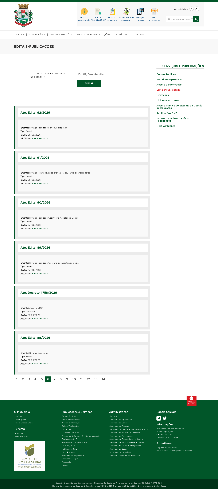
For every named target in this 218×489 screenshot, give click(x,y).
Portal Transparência (169, 79)
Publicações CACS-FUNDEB (74, 442)
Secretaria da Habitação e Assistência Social (129, 429)
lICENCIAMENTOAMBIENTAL (126, 19)
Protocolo (66, 462)
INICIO (20, 34)
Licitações (162, 95)
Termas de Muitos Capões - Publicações (173, 119)
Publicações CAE (69, 449)
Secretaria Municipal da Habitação (124, 455)
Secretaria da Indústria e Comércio (124, 433)
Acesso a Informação (169, 84)
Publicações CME (166, 113)
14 (103, 379)
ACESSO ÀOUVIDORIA (112, 19)
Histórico (19, 416)
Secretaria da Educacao (120, 423)
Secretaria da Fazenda (119, 426)
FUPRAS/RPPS (68, 446)
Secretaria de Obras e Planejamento (125, 446)
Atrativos (19, 433)
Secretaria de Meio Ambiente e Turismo (126, 442)
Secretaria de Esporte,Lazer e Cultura (126, 439)
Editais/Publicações (168, 89)
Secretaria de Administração (122, 436)
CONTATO (139, 34)
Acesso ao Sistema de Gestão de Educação (81, 436)
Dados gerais (20, 419)
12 (88, 379)
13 (95, 379)
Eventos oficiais (21, 436)
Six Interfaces (160, 486)
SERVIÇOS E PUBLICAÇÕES (93, 34)
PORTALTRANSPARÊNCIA (98, 19)
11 (81, 379)
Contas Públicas (166, 74)
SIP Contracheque (70, 459)
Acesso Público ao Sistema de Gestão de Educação (179, 106)
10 (74, 379)
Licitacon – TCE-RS (167, 100)
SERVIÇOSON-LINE (140, 19)
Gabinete (113, 416)
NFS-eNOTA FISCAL (154, 19)
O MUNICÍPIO (37, 34)
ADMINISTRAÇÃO (61, 34)
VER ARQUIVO (40, 138)
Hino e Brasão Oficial (24, 423)
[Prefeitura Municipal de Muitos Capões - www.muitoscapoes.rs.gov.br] (23, 16)
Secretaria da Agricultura (120, 419)
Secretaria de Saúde (118, 449)
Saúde (64, 465)
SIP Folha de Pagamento (73, 455)
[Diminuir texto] (191, 9)
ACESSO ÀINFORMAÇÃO (84, 19)
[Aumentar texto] (196, 9)
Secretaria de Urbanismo (120, 452)
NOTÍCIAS (122, 34)
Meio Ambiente (165, 126)
